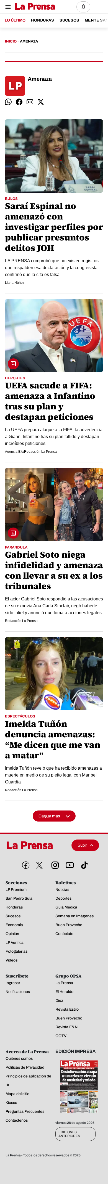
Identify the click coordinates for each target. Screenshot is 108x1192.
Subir (82, 845)
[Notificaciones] (83, 6)
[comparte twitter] (40, 102)
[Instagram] (54, 864)
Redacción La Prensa (21, 621)
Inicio (11, 41)
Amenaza (29, 41)
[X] (39, 865)
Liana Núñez (14, 283)
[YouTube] (68, 864)
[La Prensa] (36, 845)
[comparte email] (30, 102)
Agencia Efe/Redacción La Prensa (31, 452)
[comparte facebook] (19, 102)
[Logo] (33, 6)
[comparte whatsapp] (8, 102)
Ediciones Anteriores (69, 1134)
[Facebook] (24, 864)
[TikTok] (83, 864)
